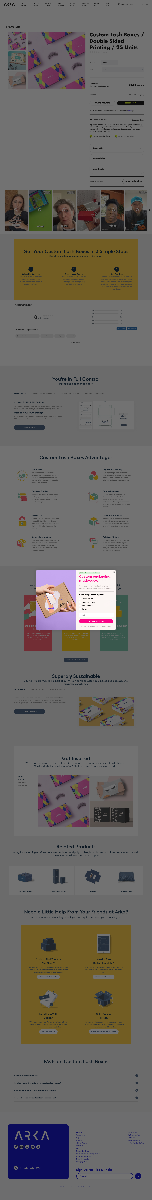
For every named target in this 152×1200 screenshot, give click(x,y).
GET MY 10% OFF (96, 621)
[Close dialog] (114, 572)
